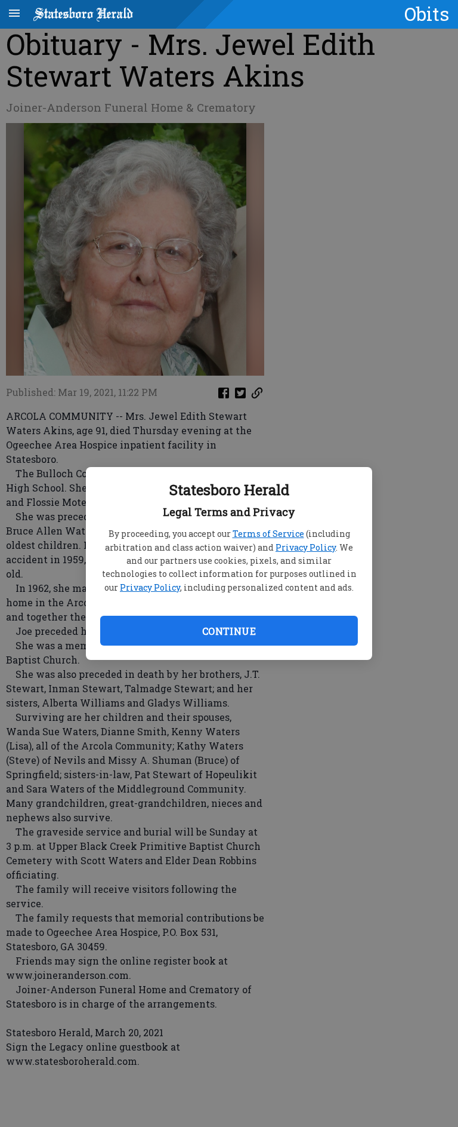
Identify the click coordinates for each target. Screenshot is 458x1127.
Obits (426, 14)
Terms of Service (268, 533)
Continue (229, 631)
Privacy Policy (306, 547)
